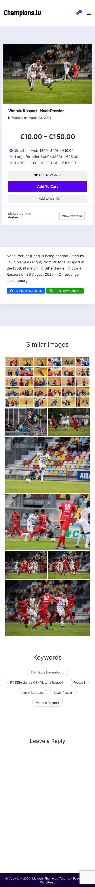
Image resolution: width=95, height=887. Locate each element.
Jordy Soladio (20, 488)
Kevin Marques (33, 692)
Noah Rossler (63, 692)
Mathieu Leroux (64, 432)
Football (17, 117)
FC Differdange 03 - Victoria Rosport (36, 682)
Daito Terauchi (21, 545)
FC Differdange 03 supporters (34, 432)
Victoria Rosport (47, 703)
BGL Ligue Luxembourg (47, 672)
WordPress (47, 882)
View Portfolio (72, 216)
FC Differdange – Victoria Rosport (37, 574)
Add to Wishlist (49, 198)
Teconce (65, 878)
